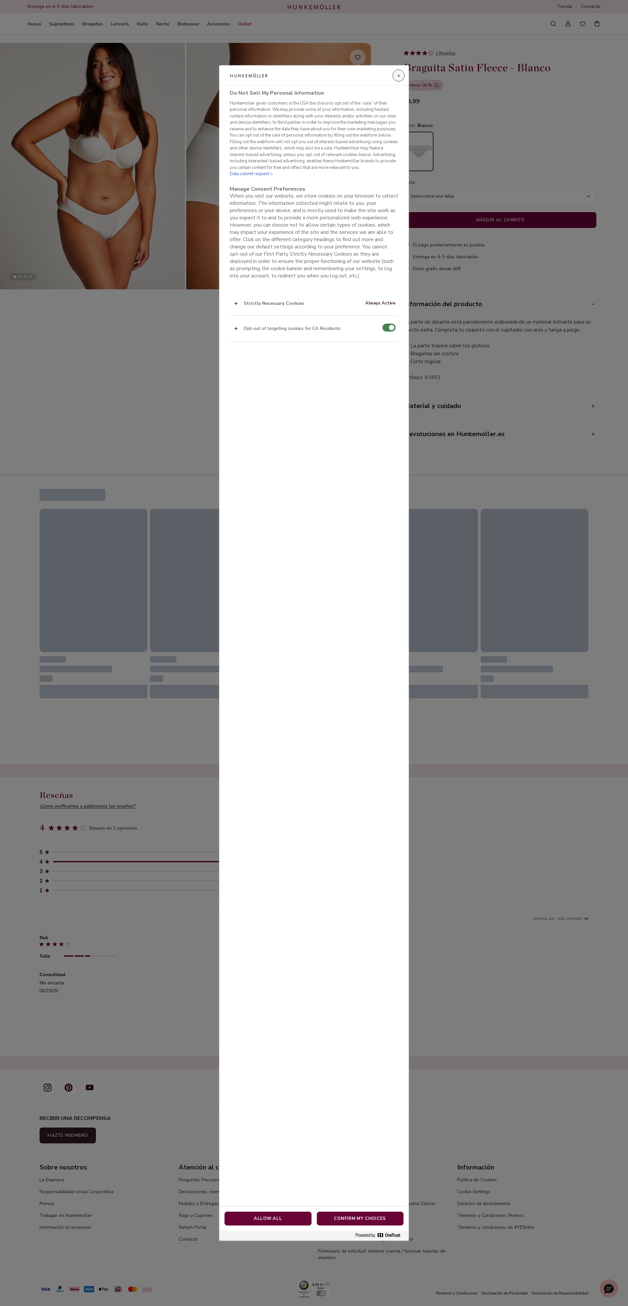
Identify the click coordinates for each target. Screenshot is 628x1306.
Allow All (268, 1219)
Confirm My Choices (360, 1219)
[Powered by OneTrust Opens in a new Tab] (380, 1235)
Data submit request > (251, 174)
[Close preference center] (398, 75)
